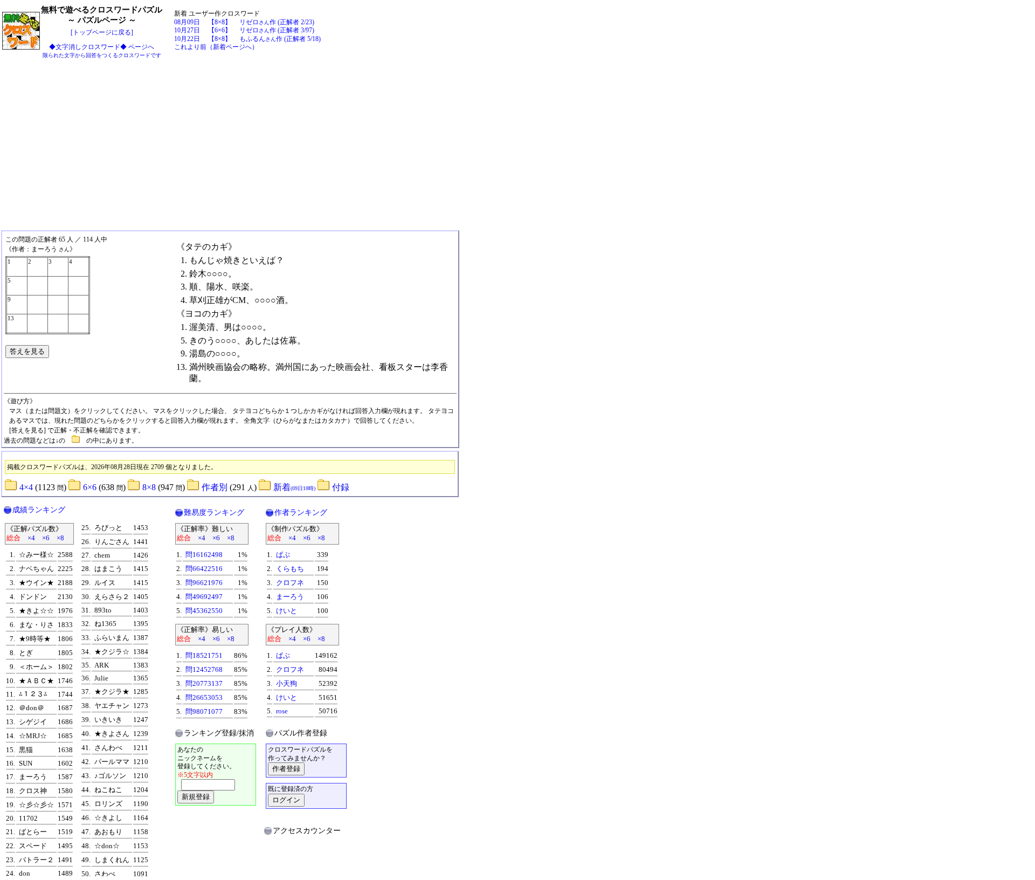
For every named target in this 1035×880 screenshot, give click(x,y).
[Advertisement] (517, 141)
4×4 (26, 487)
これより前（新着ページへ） (216, 47)
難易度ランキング (214, 512)
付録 (340, 487)
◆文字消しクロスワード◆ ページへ (102, 50)
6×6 (89, 487)
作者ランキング (300, 512)
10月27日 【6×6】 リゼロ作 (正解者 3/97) (244, 30)
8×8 (149, 487)
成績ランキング (38, 510)
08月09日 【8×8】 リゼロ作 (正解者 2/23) (244, 22)
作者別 (214, 487)
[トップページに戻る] (102, 32)
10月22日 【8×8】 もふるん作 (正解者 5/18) (247, 39)
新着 (294, 487)
